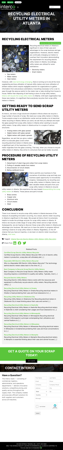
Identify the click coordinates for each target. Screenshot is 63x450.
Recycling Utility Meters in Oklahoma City (19, 297)
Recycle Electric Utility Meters (15, 278)
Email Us (11, 2)
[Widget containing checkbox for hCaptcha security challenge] (46, 406)
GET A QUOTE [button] (31, 361)
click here (11, 234)
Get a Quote (18, 2)
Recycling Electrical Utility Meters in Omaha (20, 288)
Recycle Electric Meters (25, 239)
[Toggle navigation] (18, 7)
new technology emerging (22, 82)
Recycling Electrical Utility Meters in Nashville (21, 305)
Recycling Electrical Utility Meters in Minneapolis (22, 313)
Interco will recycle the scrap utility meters (17, 96)
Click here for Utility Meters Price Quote (50, 43)
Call (4, 2)
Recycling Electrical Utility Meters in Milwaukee (21, 324)
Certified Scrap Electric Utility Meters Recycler (21, 252)
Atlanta (13, 239)
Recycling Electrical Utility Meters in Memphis (21, 335)
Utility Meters (39, 239)
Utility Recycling (50, 239)
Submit (37, 413)
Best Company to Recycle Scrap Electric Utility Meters (24, 269)
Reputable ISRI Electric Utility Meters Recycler (21, 261)
